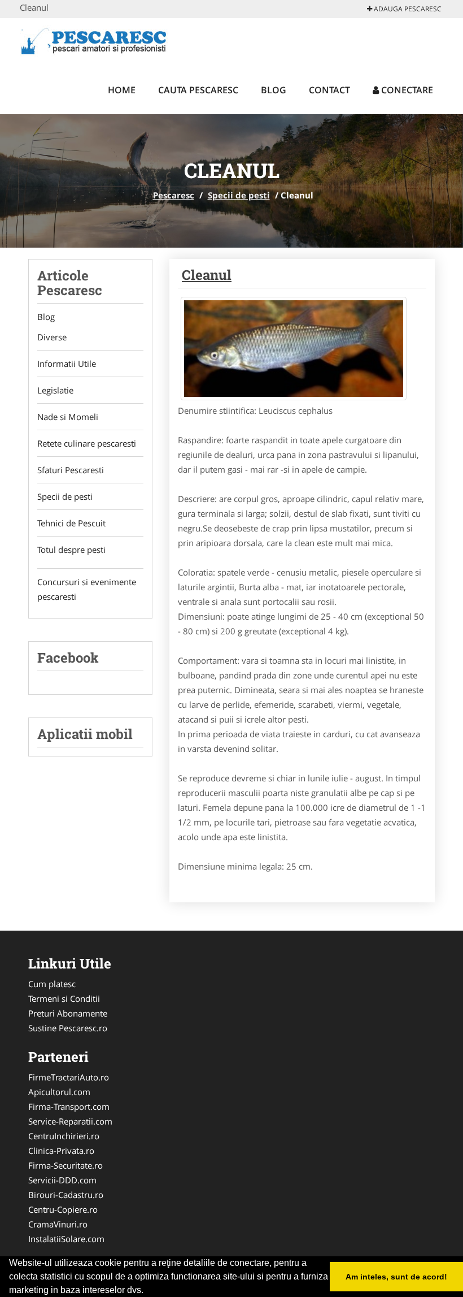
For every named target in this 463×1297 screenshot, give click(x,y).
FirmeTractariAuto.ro (68, 1077)
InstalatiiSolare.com (66, 1238)
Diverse (52, 337)
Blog (273, 90)
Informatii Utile (66, 363)
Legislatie (55, 390)
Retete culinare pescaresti (86, 443)
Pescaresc (173, 195)
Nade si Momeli (67, 416)
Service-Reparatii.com (70, 1121)
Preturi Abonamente (67, 1013)
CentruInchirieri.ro (63, 1136)
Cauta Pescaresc (198, 90)
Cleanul (206, 275)
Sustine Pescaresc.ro (67, 1028)
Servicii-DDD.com (62, 1180)
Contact (329, 90)
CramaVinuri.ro (58, 1224)
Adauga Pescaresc (407, 9)
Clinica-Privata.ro (61, 1150)
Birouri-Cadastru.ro (65, 1194)
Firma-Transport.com (69, 1106)
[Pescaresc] (94, 40)
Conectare (406, 90)
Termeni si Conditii (64, 998)
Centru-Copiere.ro (63, 1209)
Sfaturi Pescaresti (70, 469)
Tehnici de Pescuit (71, 523)
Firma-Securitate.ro (65, 1165)
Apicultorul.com (59, 1091)
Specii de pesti (239, 195)
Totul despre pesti (71, 549)
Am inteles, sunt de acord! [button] (396, 1276)
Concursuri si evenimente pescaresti (86, 589)
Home (122, 90)
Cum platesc (52, 983)
